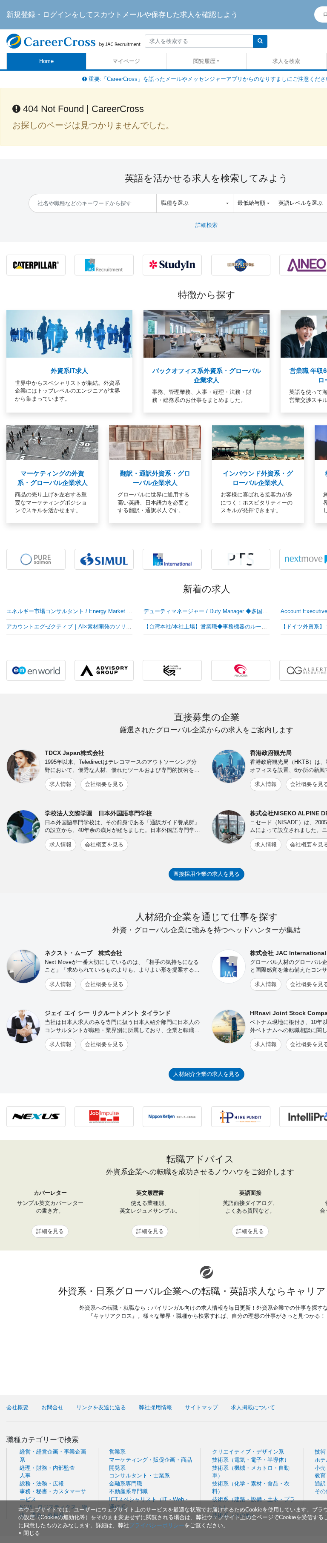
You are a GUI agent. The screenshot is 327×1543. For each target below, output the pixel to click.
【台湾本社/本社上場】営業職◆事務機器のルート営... (210, 626)
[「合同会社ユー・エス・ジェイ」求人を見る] (240, 264)
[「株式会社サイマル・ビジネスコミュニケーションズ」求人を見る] (104, 559)
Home (46, 61)
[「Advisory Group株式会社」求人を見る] (104, 670)
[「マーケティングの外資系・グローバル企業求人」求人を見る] (52, 442)
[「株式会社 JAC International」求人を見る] (172, 559)
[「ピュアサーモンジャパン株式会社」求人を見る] (36, 559)
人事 (25, 1475)
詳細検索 (206, 225)
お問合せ (52, 1407)
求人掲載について (253, 1407)
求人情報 (60, 784)
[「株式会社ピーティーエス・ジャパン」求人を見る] (240, 559)
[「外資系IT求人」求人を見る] (69, 333)
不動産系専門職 (128, 1491)
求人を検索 (286, 61)
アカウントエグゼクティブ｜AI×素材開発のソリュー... (74, 626)
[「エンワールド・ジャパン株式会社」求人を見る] (36, 670)
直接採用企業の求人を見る (206, 874)
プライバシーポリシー (156, 1525)
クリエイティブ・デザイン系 (248, 1451)
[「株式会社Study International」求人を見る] (172, 264)
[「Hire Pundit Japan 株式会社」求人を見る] (240, 1116)
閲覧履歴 (204, 61)
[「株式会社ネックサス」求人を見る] (36, 1116)
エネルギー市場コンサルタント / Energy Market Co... (72, 611)
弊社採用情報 (155, 1407)
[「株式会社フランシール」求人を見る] (240, 670)
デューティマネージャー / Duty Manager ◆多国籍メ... (210, 611)
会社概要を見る (104, 784)
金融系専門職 (125, 1483)
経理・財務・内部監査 (47, 1468)
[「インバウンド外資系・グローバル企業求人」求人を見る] (258, 442)
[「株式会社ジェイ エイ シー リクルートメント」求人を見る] (104, 264)
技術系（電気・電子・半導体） (251, 1460)
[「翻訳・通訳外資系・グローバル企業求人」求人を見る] (155, 442)
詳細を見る (50, 1231)
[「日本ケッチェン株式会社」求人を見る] (172, 1116)
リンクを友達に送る (101, 1407)
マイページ (126, 61)
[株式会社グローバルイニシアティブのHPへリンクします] (172, 670)
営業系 (117, 1451)
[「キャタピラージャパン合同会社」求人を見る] (36, 264)
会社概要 (17, 1407)
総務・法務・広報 (42, 1483)
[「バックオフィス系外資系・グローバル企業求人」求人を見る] (206, 333)
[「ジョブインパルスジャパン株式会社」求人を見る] (104, 1116)
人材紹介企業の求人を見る (206, 1074)
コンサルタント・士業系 (139, 1475)
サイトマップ (201, 1407)
